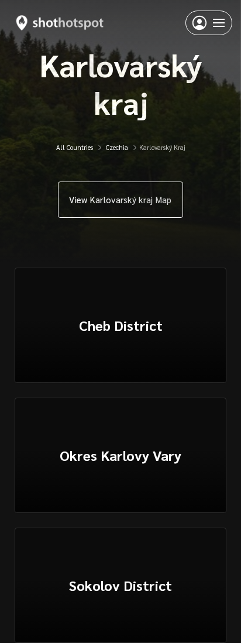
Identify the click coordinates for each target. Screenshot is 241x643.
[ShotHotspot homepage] (60, 22)
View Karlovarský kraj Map (120, 199)
